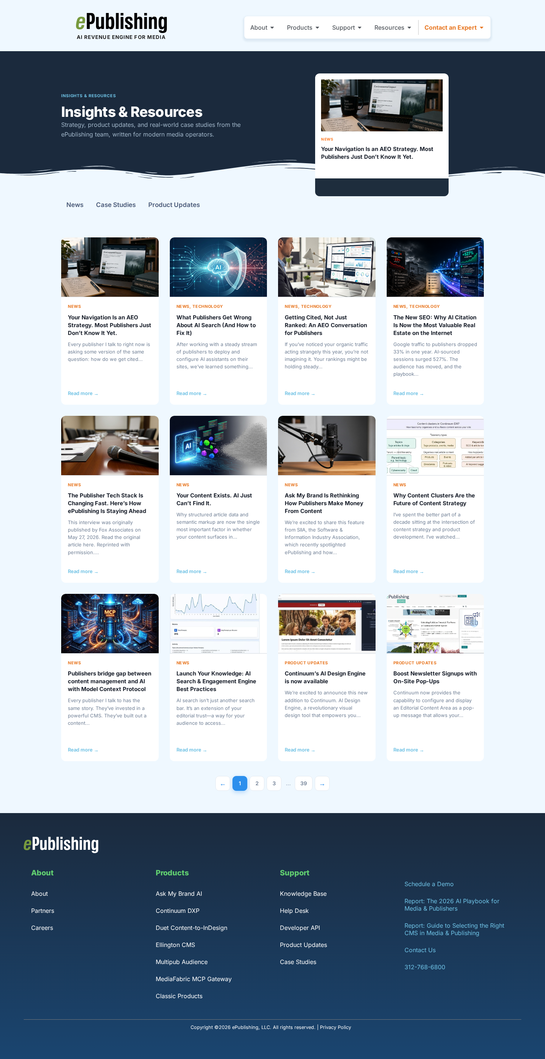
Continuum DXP (177, 910)
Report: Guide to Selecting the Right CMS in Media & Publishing (454, 929)
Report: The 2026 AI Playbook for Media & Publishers (451, 904)
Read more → (83, 393)
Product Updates (174, 204)
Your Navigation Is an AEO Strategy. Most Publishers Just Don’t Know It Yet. (377, 152)
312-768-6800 (424, 967)
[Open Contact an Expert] (482, 27)
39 (306, 781)
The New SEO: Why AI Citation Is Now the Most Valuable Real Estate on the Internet (434, 325)
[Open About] (272, 27)
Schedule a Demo (429, 884)
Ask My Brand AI (179, 893)
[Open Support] (360, 27)
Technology (207, 306)
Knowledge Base (303, 893)
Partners (42, 910)
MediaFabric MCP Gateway (194, 979)
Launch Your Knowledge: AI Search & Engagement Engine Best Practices (216, 681)
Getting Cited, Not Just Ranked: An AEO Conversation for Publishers (326, 325)
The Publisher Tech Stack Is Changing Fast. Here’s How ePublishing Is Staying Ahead (107, 503)
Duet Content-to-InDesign (191, 927)
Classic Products (179, 996)
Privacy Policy (335, 1027)
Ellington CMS (175, 944)
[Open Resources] (409, 27)
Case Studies (116, 204)
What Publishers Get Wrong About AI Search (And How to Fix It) (216, 325)
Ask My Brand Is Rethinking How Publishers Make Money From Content (324, 503)
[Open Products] (317, 27)
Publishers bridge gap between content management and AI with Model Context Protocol (109, 681)
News (327, 139)
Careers (42, 927)
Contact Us (420, 950)
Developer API (300, 927)
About (39, 893)
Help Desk (294, 910)
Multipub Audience (182, 962)
